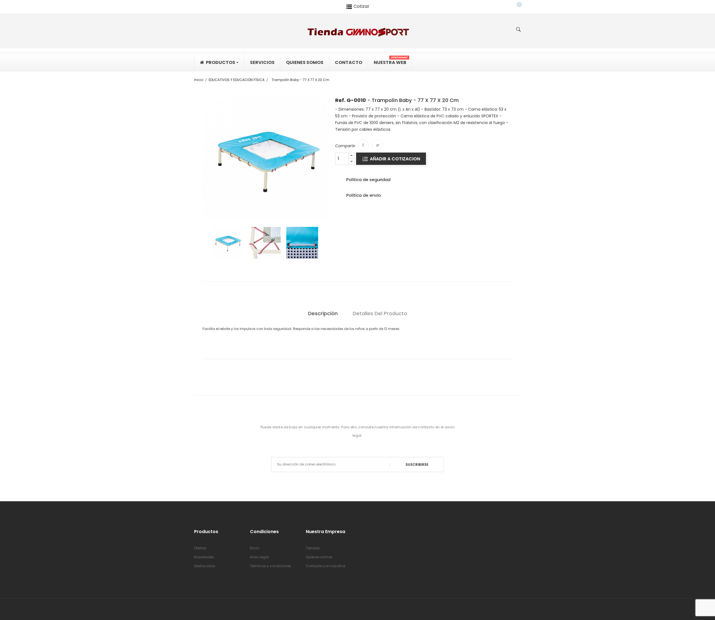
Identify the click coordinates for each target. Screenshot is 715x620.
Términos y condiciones (270, 566)
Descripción (323, 313)
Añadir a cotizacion (394, 159)
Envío (254, 548)
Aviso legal (259, 557)
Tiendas (313, 548)
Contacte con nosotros (325, 566)
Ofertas (200, 548)
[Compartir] (363, 145)
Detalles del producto (380, 313)
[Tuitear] (377, 145)
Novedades (204, 557)
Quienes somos (319, 557)
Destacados (204, 566)
